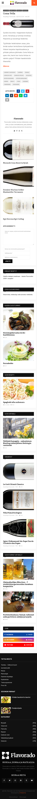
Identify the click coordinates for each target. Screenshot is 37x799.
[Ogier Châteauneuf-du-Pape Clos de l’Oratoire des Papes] (18, 528)
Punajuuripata (17, 708)
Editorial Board (13, 797)
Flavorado (12, 16)
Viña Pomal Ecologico (12, 513)
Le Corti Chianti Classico (13, 484)
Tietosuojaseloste (6, 682)
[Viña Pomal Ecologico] (18, 499)
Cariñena (20, 72)
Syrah (18, 81)
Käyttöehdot (5, 679)
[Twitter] (9, 780)
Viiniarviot (6, 10)
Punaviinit (25, 10)
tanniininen (7, 84)
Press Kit (3, 685)
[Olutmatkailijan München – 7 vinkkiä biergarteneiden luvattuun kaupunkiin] (18, 569)
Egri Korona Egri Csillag (13, 219)
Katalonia (28, 75)
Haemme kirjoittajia (7, 677)
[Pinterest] (20, 780)
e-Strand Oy (22, 793)
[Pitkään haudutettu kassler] (6, 699)
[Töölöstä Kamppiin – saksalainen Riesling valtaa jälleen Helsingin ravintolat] (18, 428)
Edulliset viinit (5, 735)
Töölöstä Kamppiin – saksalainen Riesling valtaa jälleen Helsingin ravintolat (17, 443)
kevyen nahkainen (9, 78)
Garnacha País (8, 75)
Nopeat (3, 732)
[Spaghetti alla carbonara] (18, 389)
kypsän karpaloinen (21, 78)
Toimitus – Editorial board (9, 665)
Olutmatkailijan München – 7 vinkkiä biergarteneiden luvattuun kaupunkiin (18, 584)
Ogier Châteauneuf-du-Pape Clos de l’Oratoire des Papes (18, 542)
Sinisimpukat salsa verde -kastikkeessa (14, 334)
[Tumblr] (26, 780)
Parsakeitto (8, 363)
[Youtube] (32, 780)
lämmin (6, 81)
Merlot (12, 81)
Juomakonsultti (5, 668)
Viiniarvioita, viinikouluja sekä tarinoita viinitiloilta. (18, 294)
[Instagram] (15, 780)
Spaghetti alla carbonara (13, 402)
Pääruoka (4, 729)
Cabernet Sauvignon (9, 72)
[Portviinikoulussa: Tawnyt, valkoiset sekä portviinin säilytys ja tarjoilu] (18, 602)
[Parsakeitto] (18, 350)
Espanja (27, 72)
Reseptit (3, 723)
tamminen (25, 81)
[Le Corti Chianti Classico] (18, 471)
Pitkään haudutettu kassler (21, 697)
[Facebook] (4, 780)
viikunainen (16, 84)
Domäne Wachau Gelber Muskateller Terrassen (13, 191)
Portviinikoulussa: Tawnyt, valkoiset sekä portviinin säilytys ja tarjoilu (18, 616)
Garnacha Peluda (19, 75)
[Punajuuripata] (6, 710)
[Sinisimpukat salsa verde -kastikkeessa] (18, 320)
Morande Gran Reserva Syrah (15, 163)
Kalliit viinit (13, 10)
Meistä (3, 671)
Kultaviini (19, 10)
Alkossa (6, 66)
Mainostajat (4, 674)
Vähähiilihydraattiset (7, 738)
